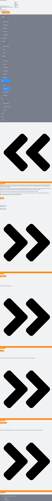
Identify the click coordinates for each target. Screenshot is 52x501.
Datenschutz (6, 498)
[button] (5, 12)
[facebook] (1, 8)
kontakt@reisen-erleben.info (4, 211)
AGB (5, 499)
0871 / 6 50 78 (3, 10)
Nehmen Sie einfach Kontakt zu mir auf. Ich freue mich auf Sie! (10, 194)
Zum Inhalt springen (3, 0)
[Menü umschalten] (6, 19)
